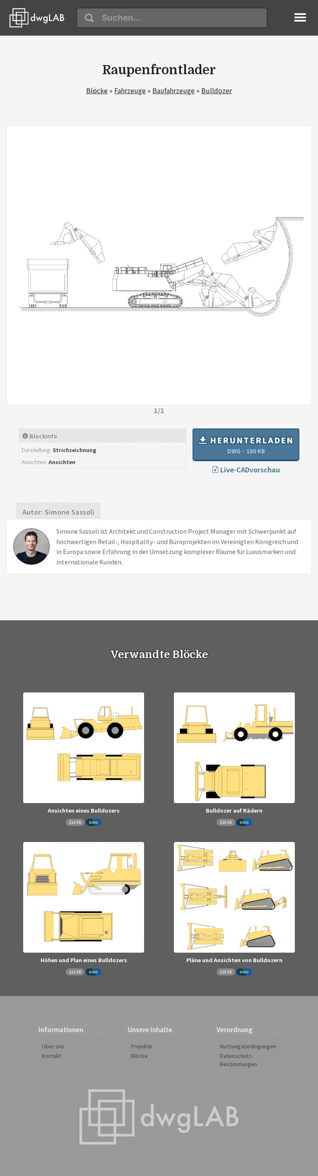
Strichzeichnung (74, 450)
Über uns (53, 1046)
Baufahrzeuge (173, 90)
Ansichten (61, 462)
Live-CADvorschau (249, 469)
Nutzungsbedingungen (248, 1046)
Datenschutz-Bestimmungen (238, 1059)
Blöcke (97, 90)
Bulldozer (216, 90)
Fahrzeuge (130, 90)
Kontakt (51, 1056)
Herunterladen (250, 444)
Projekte (141, 1046)
